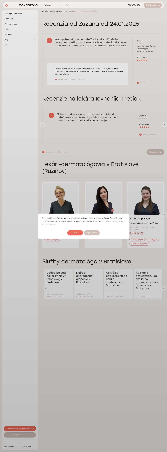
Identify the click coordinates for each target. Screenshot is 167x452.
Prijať (75, 233)
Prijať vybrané (92, 233)
